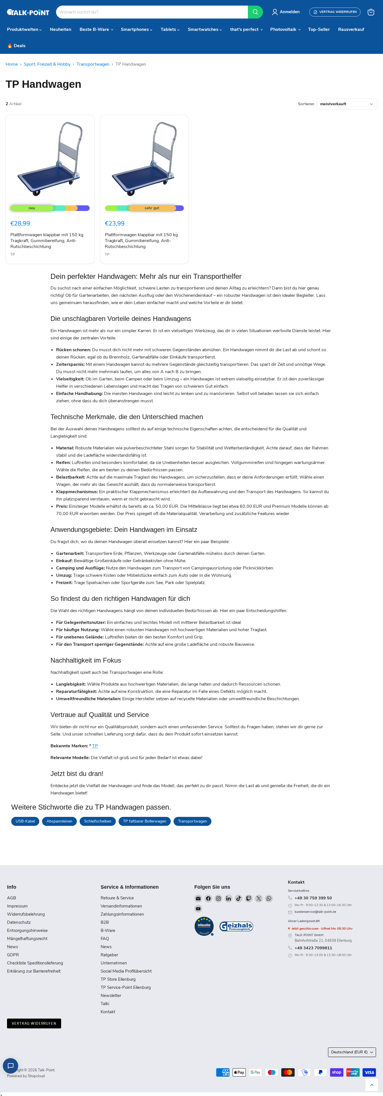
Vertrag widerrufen (34, 1023)
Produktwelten (23, 29)
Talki (105, 1004)
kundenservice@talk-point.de (315, 912)
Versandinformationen (121, 906)
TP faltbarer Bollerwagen (144, 821)
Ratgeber (109, 955)
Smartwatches (204, 29)
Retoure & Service (117, 898)
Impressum (17, 906)
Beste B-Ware (95, 29)
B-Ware (108, 930)
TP (12, 254)
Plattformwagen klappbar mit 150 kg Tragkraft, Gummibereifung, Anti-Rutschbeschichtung (46, 241)
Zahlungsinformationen (122, 914)
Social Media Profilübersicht (126, 971)
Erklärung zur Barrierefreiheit (34, 971)
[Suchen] (255, 12)
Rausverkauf (351, 29)
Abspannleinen (59, 821)
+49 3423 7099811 (313, 948)
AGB (11, 898)
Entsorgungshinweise (27, 930)
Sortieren (306, 104)
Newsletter (111, 995)
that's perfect (245, 29)
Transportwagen (93, 64)
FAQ (105, 938)
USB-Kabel (25, 821)
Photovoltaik (283, 29)
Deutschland (349, 1052)
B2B (105, 922)
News (12, 947)
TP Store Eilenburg (118, 979)
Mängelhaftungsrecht (27, 938)
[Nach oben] (372, 1085)
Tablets (169, 29)
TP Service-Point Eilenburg (126, 987)
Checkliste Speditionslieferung (35, 963)
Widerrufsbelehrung (26, 914)
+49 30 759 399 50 (313, 898)
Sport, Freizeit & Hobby (47, 64)
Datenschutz (19, 922)
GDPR (13, 955)
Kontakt (108, 1012)
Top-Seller (319, 29)
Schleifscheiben (97, 821)
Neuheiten (60, 29)
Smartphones (135, 29)
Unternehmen (114, 963)
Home (12, 64)
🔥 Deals (16, 46)
